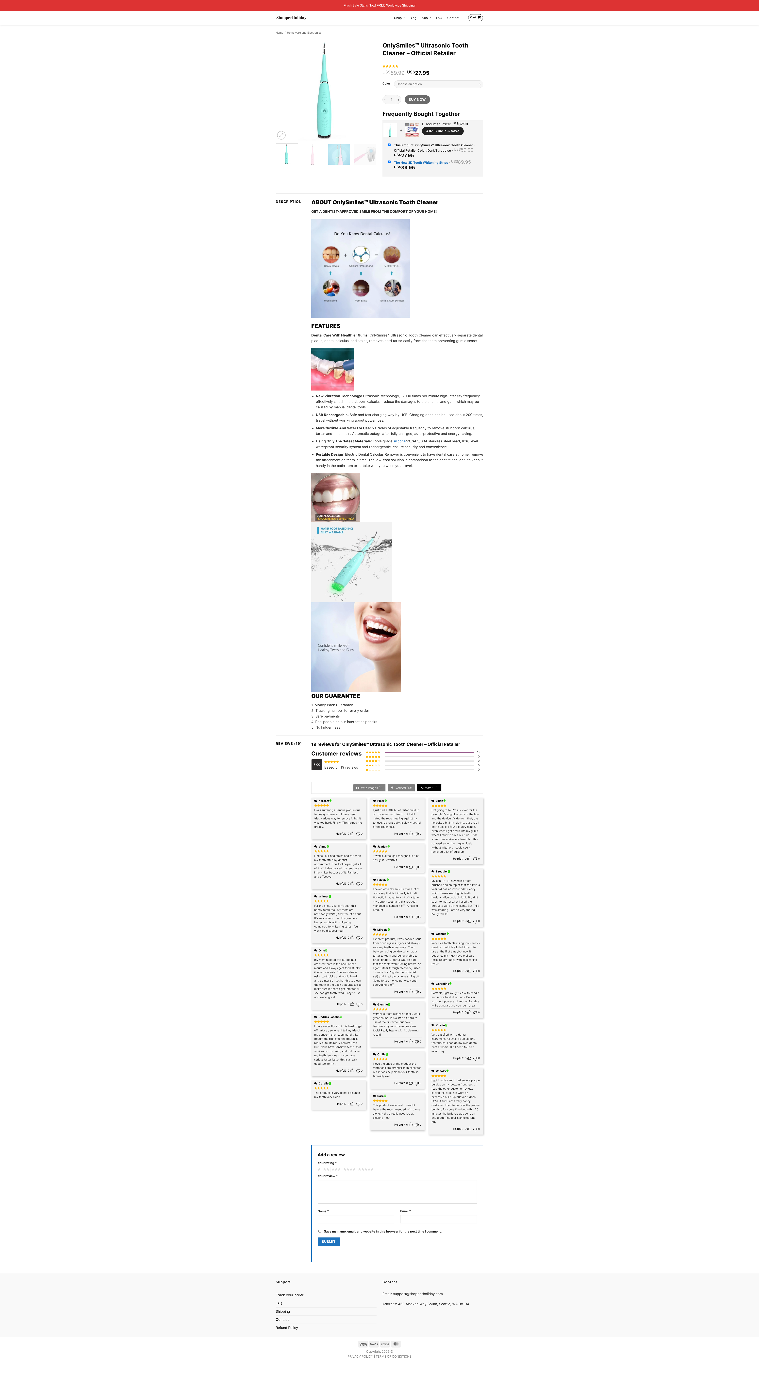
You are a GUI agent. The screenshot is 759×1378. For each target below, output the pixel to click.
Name (323, 1211)
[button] (281, 135)
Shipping (283, 1311)
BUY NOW (417, 99)
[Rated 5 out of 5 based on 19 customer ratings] (432, 66)
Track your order (290, 1295)
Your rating (327, 1163)
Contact (453, 18)
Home (279, 32)
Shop (398, 18)
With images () (371, 788)
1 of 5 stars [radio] (319, 1169)
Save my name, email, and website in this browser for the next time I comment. (383, 1231)
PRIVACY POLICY (360, 1356)
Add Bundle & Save (442, 131)
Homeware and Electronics (304, 32)
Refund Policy (287, 1328)
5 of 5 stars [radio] (365, 1169)
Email (405, 1211)
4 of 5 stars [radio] (349, 1169)
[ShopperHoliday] (291, 18)
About (426, 18)
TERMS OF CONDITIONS (394, 1356)
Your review (328, 1176)
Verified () (403, 788)
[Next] (369, 90)
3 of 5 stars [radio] (335, 1169)
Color (386, 83)
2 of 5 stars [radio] (325, 1169)
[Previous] (282, 90)
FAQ (439, 18)
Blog (413, 18)
